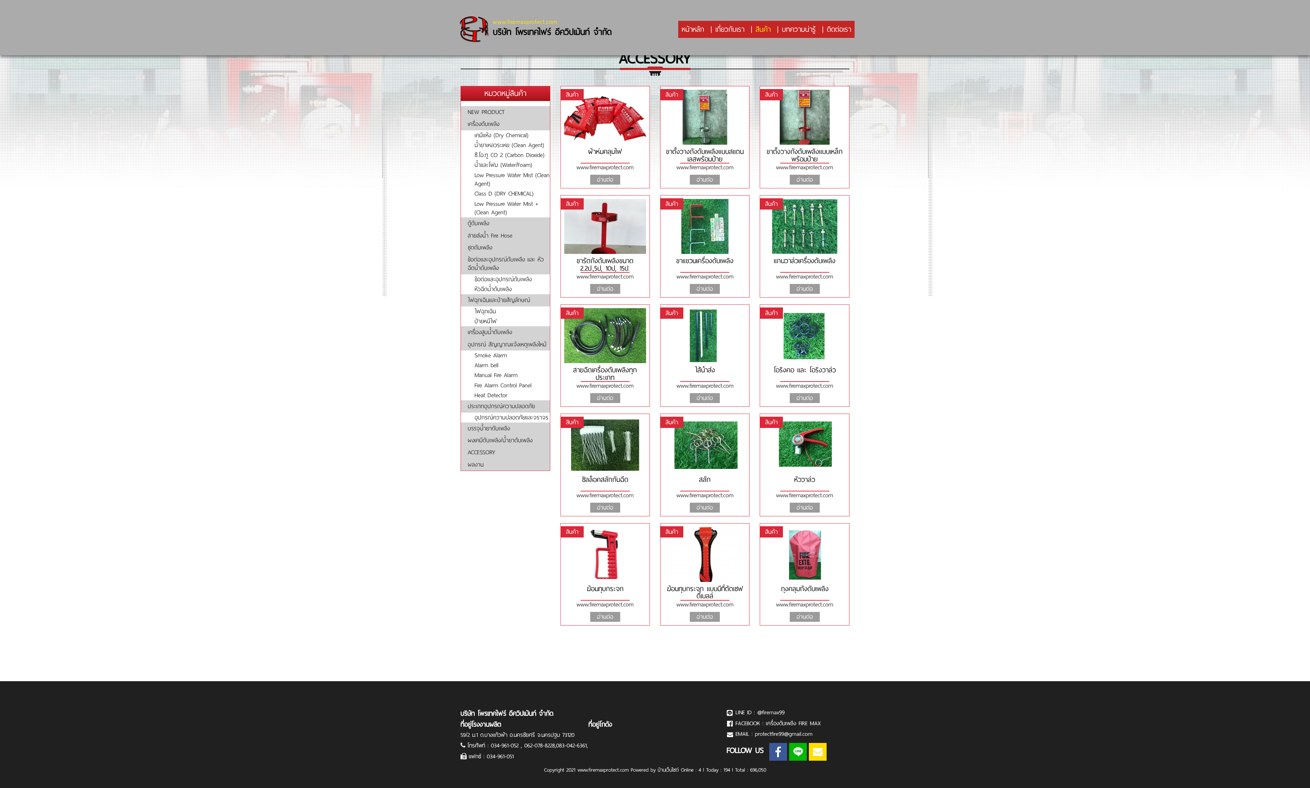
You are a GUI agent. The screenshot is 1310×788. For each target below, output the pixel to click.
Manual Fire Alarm (496, 375)
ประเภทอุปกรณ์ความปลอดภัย (501, 406)
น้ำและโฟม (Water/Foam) (503, 165)
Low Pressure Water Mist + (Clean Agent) (506, 208)
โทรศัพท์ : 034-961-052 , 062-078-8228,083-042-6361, (527, 745)
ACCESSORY (481, 452)
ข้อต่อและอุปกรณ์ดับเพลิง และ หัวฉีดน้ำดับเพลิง (506, 263)
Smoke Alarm (491, 355)
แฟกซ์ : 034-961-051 (491, 756)
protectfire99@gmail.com (784, 734)
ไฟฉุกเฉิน (485, 311)
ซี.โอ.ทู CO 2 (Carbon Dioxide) (509, 155)
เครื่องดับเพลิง (483, 124)
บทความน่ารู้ (799, 29)
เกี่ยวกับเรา (729, 29)
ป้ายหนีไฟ (486, 321)
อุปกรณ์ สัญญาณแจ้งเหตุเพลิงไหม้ (507, 344)
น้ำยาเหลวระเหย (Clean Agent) (509, 145)
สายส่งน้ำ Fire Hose (490, 235)
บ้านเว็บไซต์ (668, 769)
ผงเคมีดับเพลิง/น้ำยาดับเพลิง (500, 440)
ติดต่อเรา (839, 29)
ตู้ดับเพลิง (478, 223)
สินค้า (763, 29)
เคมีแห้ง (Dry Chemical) (501, 135)
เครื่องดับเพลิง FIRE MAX (793, 723)
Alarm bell (486, 365)
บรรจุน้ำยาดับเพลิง (489, 428)
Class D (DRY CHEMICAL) (504, 193)
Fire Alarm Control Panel (503, 385)
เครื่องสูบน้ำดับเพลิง (490, 332)
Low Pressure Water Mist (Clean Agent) (512, 179)
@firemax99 (771, 712)
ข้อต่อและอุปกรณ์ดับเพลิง (503, 279)
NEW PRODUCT (486, 112)
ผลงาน (476, 464)
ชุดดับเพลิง (480, 247)
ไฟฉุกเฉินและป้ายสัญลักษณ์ (499, 300)
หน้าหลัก (693, 29)
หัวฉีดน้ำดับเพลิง (493, 289)
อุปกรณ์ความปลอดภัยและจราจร (511, 417)
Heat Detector (491, 395)
